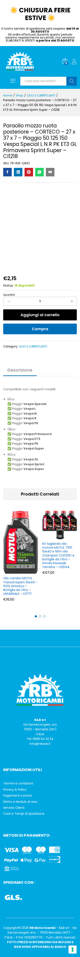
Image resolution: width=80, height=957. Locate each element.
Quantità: (9, 295)
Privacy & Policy (14, 789)
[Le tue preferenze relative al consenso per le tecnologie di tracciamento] (72, 949)
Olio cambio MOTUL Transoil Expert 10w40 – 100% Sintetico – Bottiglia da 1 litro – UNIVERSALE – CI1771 (20, 586)
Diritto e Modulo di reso (20, 802)
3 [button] (44, 616)
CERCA (71, 81)
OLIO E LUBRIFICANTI (33, 346)
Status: (8, 285)
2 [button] (40, 616)
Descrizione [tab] (19, 370)
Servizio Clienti (14, 808)
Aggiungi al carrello (40, 314)
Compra (40, 328)
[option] (20, 559)
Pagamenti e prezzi (17, 795)
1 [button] (36, 616)
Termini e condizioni (18, 783)
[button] (20, 571)
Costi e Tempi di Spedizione (23, 813)
